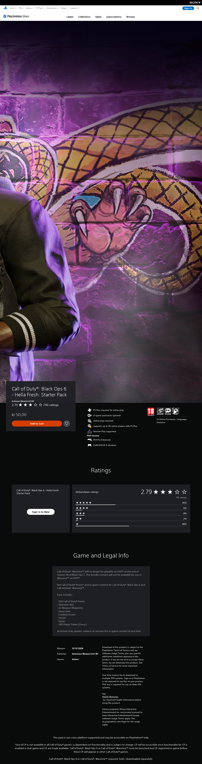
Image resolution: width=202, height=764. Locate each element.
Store (12, 8)
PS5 (20, 8)
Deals (98, 16)
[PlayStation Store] (16, 16)
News (63, 8)
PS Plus (39, 8)
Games (29, 8)
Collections (84, 16)
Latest (70, 16)
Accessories (52, 8)
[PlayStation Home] (5, 8)
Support (73, 8)
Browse (130, 16)
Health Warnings (110, 696)
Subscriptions (114, 16)
